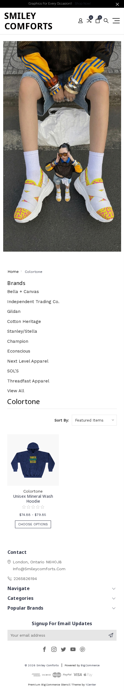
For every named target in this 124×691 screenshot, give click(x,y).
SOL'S (13, 371)
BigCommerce (90, 665)
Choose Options (33, 524)
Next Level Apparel (27, 361)
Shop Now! (83, 3)
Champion (17, 341)
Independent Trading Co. (33, 301)
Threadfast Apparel (28, 381)
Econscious (18, 351)
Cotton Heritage (24, 321)
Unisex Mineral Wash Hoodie (33, 498)
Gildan (13, 311)
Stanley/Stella (22, 331)
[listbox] (94, 420)
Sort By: (62, 420)
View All (15, 390)
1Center (91, 684)
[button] (62, 146)
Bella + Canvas (23, 291)
